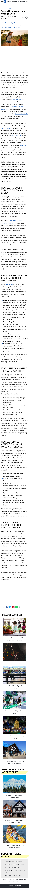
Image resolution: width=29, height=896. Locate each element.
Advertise (21, 881)
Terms (16, 879)
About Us (5, 879)
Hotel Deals (5, 23)
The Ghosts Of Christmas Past (13, 875)
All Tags (15, 882)
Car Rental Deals (6, 27)
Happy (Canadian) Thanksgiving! (13, 861)
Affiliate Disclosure (7, 881)
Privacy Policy (22, 879)
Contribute (11, 879)
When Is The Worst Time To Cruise (14, 868)
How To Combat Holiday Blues (14, 663)
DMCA (26, 881)
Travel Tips (17, 27)
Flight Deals (14, 23)
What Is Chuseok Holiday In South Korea (15, 864)
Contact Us (15, 881)
